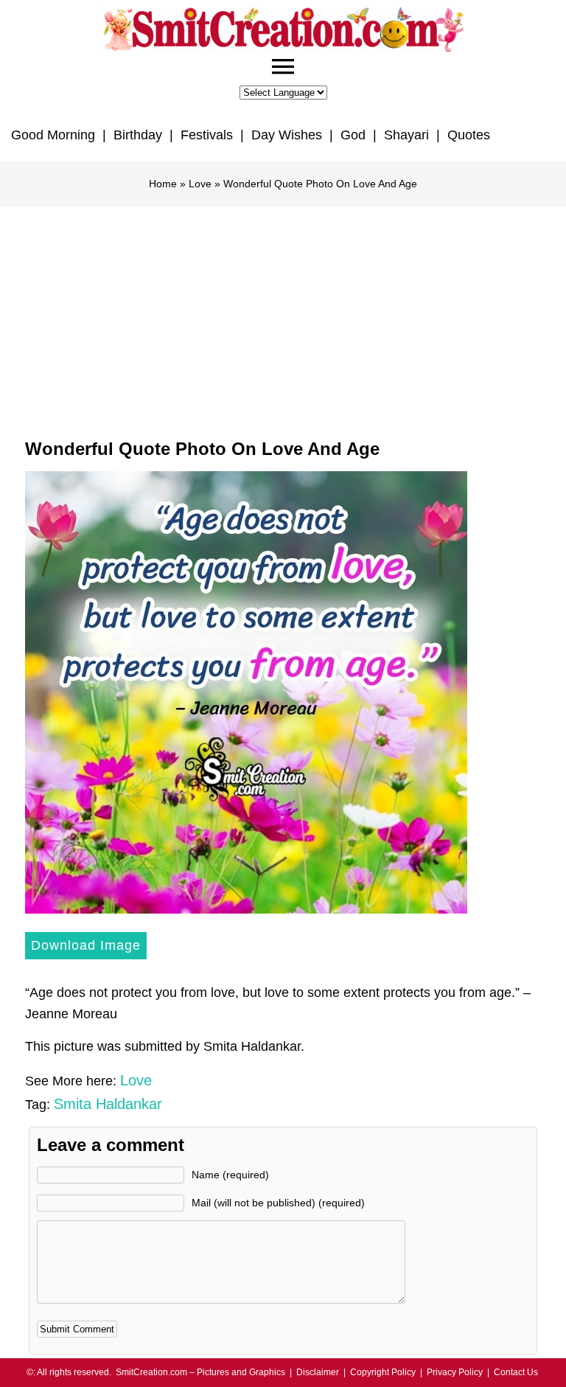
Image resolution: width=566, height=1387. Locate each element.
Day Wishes (286, 135)
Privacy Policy (455, 1372)
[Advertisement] (283, 317)
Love (200, 184)
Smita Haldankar (108, 1104)
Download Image (86, 945)
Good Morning (53, 135)
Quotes (468, 135)
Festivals (207, 135)
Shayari (406, 135)
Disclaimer (317, 1372)
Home (163, 184)
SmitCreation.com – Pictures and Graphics (200, 1372)
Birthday (137, 135)
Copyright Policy (383, 1372)
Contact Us (516, 1372)
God (353, 135)
